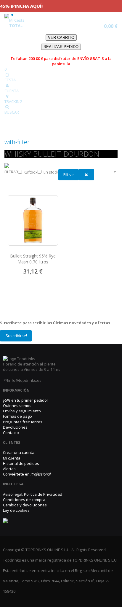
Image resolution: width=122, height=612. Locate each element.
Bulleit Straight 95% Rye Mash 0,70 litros (33, 259)
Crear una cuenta (18, 452)
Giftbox (31, 172)
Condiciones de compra (24, 499)
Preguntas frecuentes (22, 422)
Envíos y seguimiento (22, 411)
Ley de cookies (16, 510)
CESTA (10, 79)
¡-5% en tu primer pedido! (25, 400)
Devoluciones (15, 427)
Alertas (9, 468)
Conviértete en (27, 474)
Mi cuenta (11, 458)
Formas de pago (17, 416)
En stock (51, 172)
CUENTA (11, 90)
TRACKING (13, 101)
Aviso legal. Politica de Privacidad (32, 494)
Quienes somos (17, 405)
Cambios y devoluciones (25, 505)
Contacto (11, 432)
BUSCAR (11, 112)
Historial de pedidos (21, 463)
